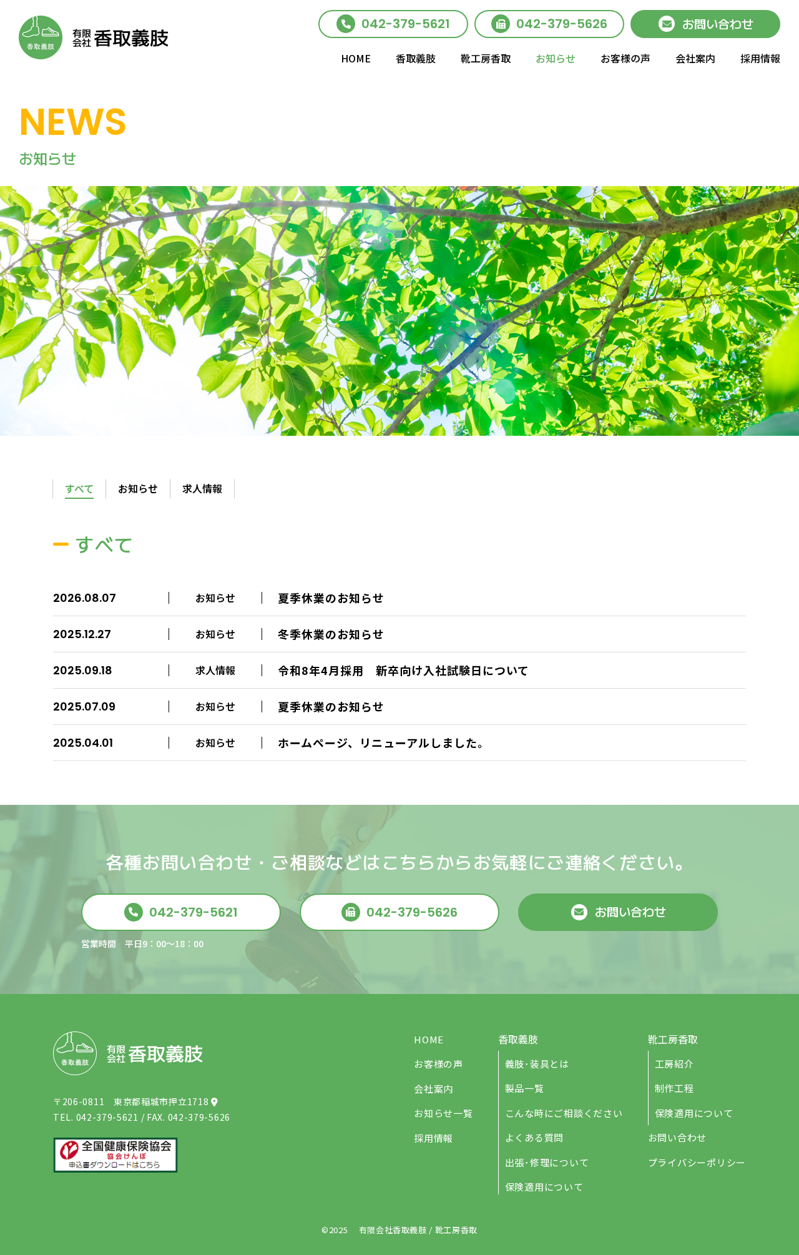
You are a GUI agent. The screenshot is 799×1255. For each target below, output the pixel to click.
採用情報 (760, 58)
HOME (356, 58)
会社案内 (695, 58)
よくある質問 (534, 1137)
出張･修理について (547, 1162)
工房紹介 (674, 1063)
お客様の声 (625, 58)
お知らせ (556, 58)
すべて (79, 488)
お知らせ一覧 (443, 1113)
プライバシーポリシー (697, 1162)
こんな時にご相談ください (564, 1113)
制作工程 (674, 1088)
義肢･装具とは (537, 1063)
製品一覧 (524, 1088)
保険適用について (544, 1186)
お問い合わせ (717, 23)
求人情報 (202, 488)
